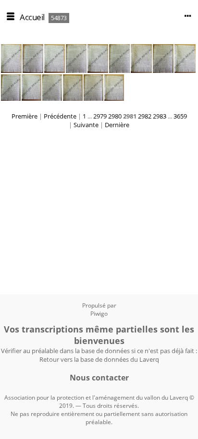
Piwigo (99, 313)
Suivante (86, 124)
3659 (180, 116)
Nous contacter (99, 377)
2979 (100, 116)
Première (24, 116)
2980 (115, 116)
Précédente (60, 116)
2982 (144, 116)
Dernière (117, 124)
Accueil (32, 17)
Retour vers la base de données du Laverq (99, 359)
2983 (159, 116)
